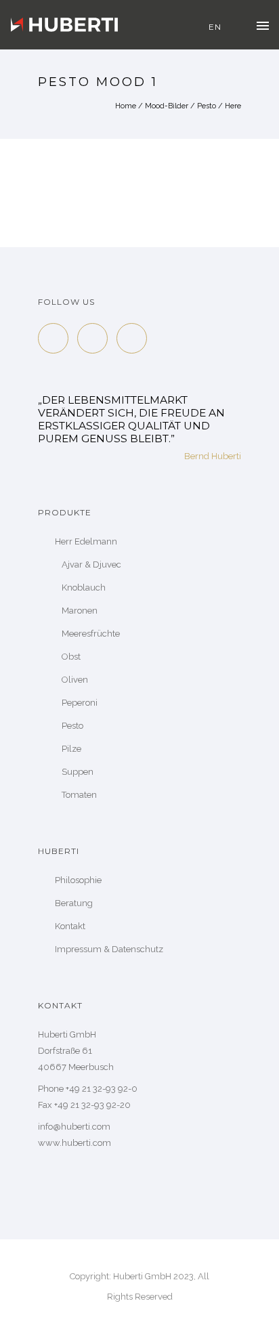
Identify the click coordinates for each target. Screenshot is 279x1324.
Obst (71, 657)
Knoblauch (84, 587)
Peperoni (80, 703)
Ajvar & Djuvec (91, 564)
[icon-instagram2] (131, 338)
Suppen (77, 772)
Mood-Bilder (166, 106)
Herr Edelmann (86, 541)
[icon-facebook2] (56, 338)
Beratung (74, 903)
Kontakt (70, 926)
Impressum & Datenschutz (109, 949)
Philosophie (78, 880)
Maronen (80, 610)
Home (125, 106)
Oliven (75, 680)
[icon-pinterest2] (95, 338)
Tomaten (79, 795)
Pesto (206, 106)
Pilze (71, 749)
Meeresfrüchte (91, 633)
